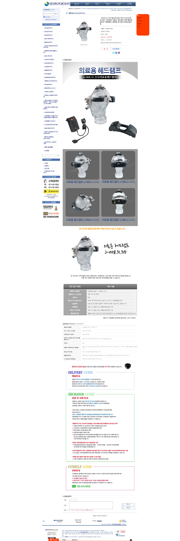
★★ (73, 510)
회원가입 (47, 19)
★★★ (77, 510)
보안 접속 (47, 17)
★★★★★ (90, 510)
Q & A (139, 26)
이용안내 (124, 524)
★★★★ (83, 510)
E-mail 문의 (52, 197)
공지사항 (140, 20)
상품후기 (140, 17)
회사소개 (103, 524)
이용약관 (109, 524)
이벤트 (139, 23)
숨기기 (131, 540)
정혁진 (102, 530)
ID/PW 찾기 (53, 19)
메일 (66, 536)
